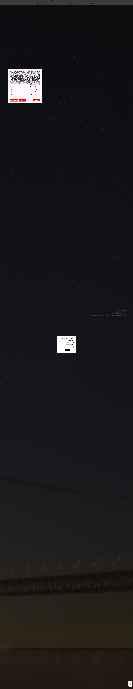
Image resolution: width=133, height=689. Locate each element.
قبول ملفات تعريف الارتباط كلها (14, 100)
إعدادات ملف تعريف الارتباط (36, 96)
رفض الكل (22, 100)
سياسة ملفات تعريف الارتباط (32, 84)
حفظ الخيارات (36, 100)
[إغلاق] (9, 70)
